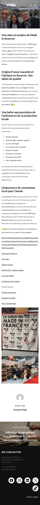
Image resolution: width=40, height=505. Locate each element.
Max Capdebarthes (9, 303)
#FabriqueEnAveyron (17, 238)
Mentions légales (32, 497)
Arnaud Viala (20, 410)
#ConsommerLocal (23, 241)
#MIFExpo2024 (8, 248)
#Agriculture (11, 241)
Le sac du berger (8, 276)
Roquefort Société (8, 298)
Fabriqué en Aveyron (9, 253)
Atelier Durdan (7, 265)
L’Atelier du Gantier (9, 292)
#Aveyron (5, 238)
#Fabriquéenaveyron (30, 245)
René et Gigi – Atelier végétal (13, 270)
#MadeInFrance (16, 245)
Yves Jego (5, 259)
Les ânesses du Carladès (11, 281)
